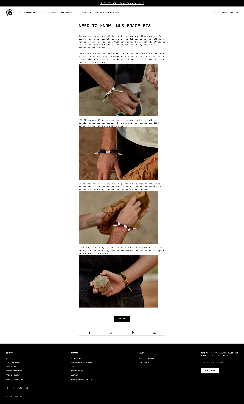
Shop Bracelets (49, 12)
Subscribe (210, 370)
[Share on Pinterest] (133, 332)
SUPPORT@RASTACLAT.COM (81, 379)
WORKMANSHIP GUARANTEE (81, 362)
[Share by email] (154, 332)
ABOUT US (10, 358)
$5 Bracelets (85, 12)
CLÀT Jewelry (67, 12)
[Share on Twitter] (111, 332)
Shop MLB (122, 318)
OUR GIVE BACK (12, 362)
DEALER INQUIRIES (14, 371)
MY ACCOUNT (76, 358)
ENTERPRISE (11, 367)
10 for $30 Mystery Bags (107, 12)
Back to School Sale (27, 12)
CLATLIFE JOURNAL (147, 358)
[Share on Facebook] (89, 332)
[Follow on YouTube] (20, 388)
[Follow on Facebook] (7, 388)
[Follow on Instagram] (14, 388)
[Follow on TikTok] (27, 388)
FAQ (72, 367)
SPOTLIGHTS (144, 362)
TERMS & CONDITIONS (15, 379)
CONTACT (74, 375)
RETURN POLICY (77, 371)
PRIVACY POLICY (13, 375)
